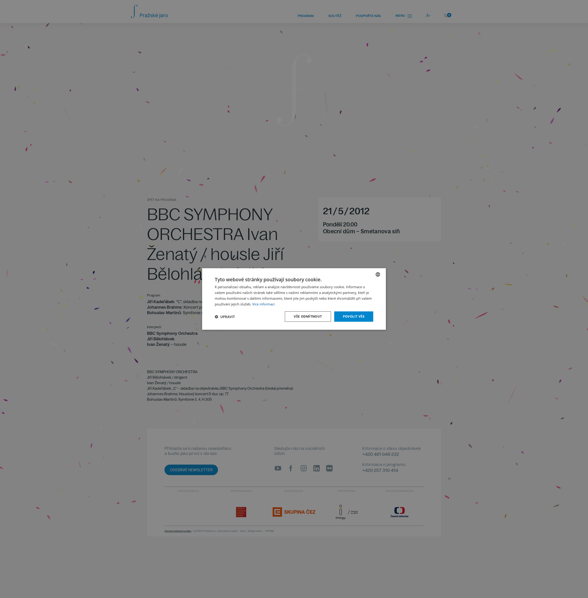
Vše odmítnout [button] (308, 316)
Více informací (263, 304)
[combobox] (378, 274)
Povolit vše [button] (354, 316)
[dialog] (294, 299)
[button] (225, 316)
